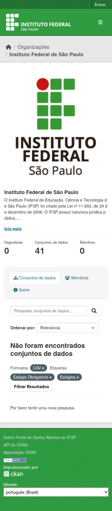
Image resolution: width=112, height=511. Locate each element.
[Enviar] (94, 311)
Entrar (100, 4)
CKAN (13, 474)
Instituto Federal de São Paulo (46, 54)
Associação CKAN (19, 452)
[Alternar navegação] (100, 22)
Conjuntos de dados (37, 277)
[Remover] (43, 368)
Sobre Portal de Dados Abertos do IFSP (39, 437)
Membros (79, 277)
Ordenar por (22, 327)
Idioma (10, 484)
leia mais (13, 228)
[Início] (8, 46)
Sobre (24, 290)
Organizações (33, 46)
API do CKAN (15, 445)
